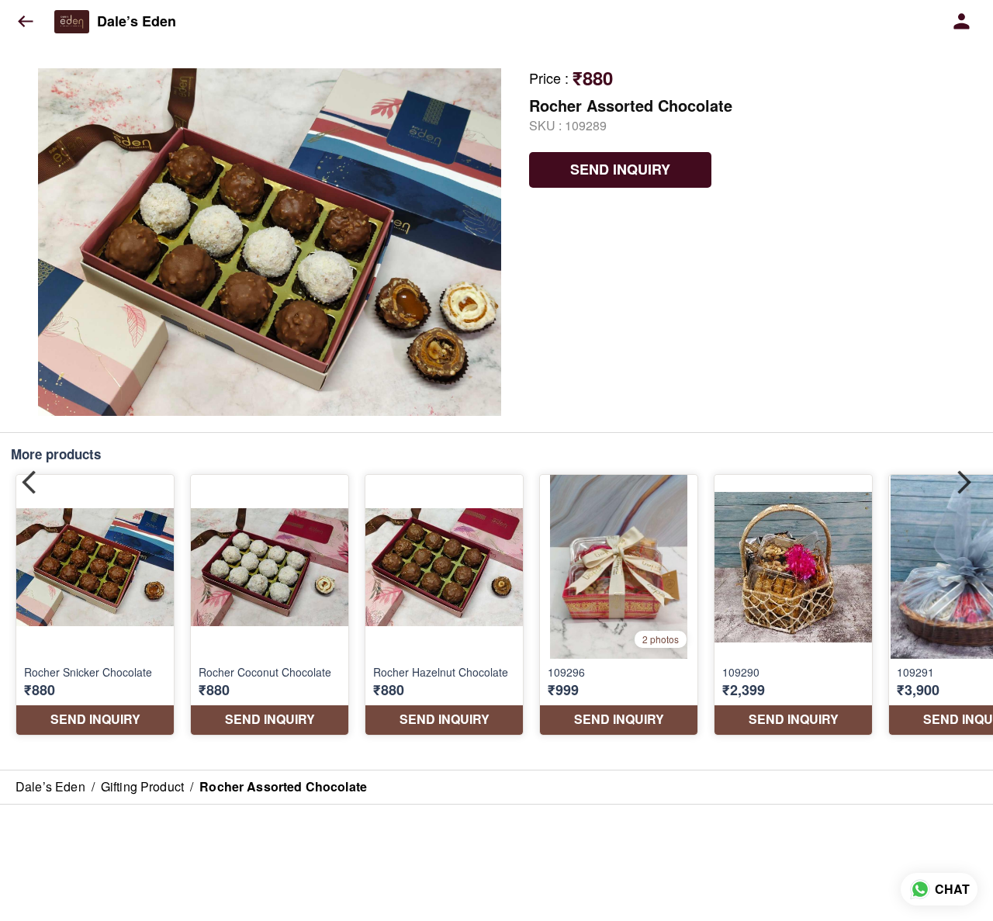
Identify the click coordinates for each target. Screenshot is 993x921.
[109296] (618, 604)
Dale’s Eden (136, 21)
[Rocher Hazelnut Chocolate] (444, 604)
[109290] (793, 604)
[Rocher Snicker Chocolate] (95, 604)
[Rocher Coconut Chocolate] (269, 604)
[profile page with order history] (961, 21)
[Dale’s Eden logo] (71, 21)
